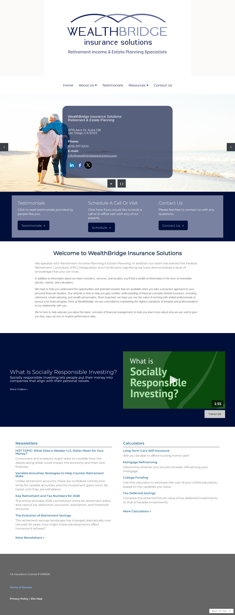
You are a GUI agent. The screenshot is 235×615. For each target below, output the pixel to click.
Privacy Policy (19, 598)
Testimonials (112, 85)
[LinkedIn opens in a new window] (71, 165)
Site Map (36, 598)
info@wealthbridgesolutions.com (92, 155)
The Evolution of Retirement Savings (43, 515)
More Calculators (137, 511)
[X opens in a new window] (88, 165)
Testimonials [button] (31, 225)
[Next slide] (231, 147)
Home (68, 85)
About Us (86, 85)
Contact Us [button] (171, 225)
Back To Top (219, 611)
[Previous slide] (4, 147)
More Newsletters (30, 537)
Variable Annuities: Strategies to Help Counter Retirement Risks (59, 474)
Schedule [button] (99, 227)
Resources (137, 85)
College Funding (135, 477)
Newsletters (26, 443)
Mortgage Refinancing (140, 462)
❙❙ (121, 183)
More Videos (19, 389)
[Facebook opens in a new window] (80, 165)
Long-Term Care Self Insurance (146, 450)
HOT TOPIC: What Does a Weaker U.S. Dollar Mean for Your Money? (59, 452)
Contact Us (163, 85)
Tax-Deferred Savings (139, 493)
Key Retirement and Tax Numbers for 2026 (47, 496)
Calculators (133, 443)
